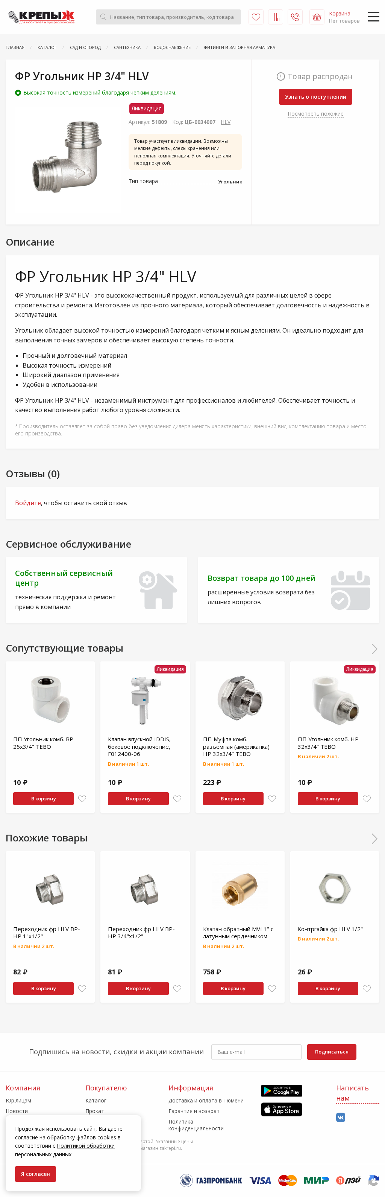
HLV (225, 121)
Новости (17, 1111)
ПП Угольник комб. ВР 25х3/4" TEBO (43, 742)
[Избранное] (256, 16)
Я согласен (35, 1173)
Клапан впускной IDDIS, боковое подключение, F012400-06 (139, 746)
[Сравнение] (275, 16)
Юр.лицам (18, 1100)
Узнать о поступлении (315, 96)
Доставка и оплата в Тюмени (206, 1100)
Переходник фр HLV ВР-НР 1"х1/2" (46, 932)
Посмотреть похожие (316, 113)
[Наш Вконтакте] (340, 1118)
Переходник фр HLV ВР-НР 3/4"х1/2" (141, 932)
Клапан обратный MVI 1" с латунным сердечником (238, 932)
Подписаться (332, 1051)
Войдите (28, 503)
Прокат (94, 1111)
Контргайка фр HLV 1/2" (330, 929)
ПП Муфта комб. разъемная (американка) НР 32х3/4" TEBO (236, 746)
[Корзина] (316, 16)
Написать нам (352, 1092)
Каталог (95, 1100)
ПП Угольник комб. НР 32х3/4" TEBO (328, 742)
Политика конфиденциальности (196, 1125)
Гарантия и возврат (194, 1111)
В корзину (43, 798)
